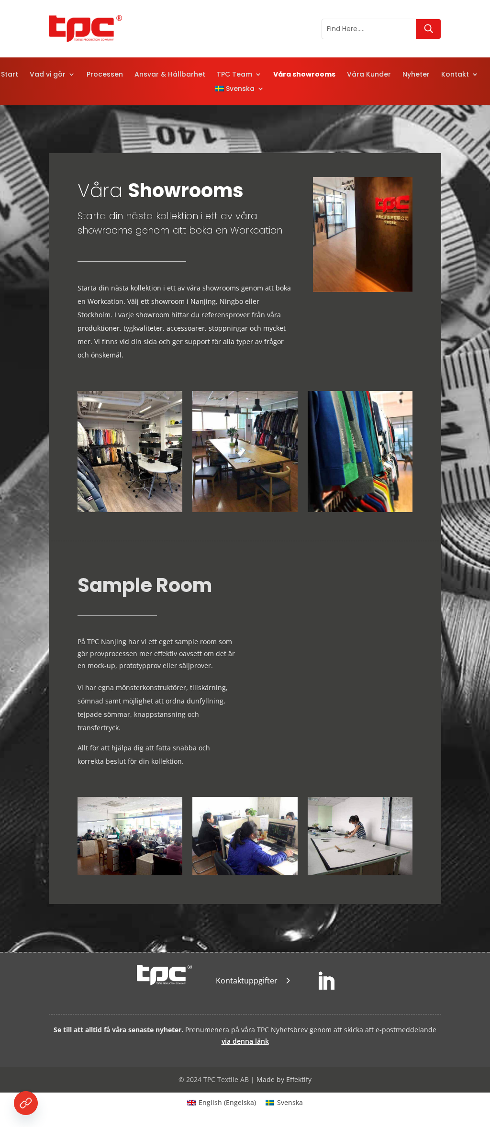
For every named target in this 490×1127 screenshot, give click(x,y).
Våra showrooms (304, 75)
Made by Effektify (284, 1079)
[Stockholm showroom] (130, 509)
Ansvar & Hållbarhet (169, 75)
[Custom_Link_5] (26, 1103)
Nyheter (416, 75)
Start (9, 75)
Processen (105, 75)
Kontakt (455, 75)
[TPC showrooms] (362, 289)
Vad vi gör (48, 75)
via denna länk (245, 1041)
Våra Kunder (369, 75)
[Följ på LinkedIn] (326, 981)
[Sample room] (360, 509)
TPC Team (234, 75)
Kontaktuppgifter (247, 980)
